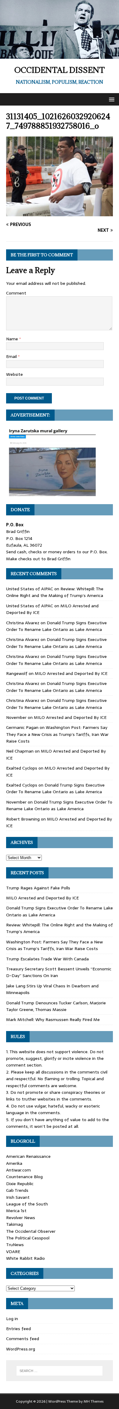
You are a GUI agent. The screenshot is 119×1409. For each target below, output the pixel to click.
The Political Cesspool (27, 1238)
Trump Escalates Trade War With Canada (47, 959)
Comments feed (22, 1338)
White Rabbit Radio (25, 1258)
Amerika (14, 1163)
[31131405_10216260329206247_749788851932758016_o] (59, 212)
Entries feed (18, 1328)
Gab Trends (17, 1190)
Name (12, 338)
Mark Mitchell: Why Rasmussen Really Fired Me (53, 1019)
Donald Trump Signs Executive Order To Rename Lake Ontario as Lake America (56, 626)
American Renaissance (28, 1156)
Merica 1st (16, 1210)
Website (14, 374)
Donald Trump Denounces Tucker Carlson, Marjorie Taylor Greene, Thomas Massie (56, 1006)
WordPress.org (20, 1349)
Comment (16, 293)
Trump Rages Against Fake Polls (38, 888)
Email (12, 356)
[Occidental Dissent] (59, 55)
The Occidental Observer (31, 1231)
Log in (12, 1318)
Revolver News (20, 1217)
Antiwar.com (18, 1170)
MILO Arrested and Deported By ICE (71, 673)
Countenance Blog (24, 1176)
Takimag (14, 1224)
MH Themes (93, 1401)
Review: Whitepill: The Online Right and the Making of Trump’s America (54, 592)
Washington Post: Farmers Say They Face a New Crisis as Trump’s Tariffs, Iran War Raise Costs (57, 734)
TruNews (15, 1244)
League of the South (27, 1204)
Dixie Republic (20, 1183)
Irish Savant (18, 1197)
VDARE (13, 1251)
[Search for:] (60, 1371)
